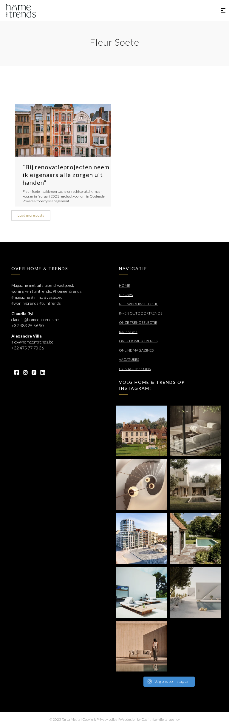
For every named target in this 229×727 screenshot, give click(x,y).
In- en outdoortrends (140, 313)
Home (124, 285)
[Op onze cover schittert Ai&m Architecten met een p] (141, 484)
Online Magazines (136, 350)
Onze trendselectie (138, 322)
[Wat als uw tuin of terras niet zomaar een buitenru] (141, 646)
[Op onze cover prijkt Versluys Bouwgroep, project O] (141, 538)
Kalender (128, 331)
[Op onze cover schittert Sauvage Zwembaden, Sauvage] (195, 538)
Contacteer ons (135, 368)
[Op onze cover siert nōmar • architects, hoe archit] (195, 431)
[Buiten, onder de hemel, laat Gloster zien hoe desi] (141, 592)
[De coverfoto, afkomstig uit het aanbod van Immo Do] (141, 431)
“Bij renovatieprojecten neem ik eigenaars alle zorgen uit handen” (66, 174)
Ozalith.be (149, 719)
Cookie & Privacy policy (99, 719)
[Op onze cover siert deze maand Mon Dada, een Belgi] (195, 592)
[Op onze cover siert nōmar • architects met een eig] (195, 484)
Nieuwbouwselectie (138, 304)
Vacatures (129, 359)
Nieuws (126, 294)
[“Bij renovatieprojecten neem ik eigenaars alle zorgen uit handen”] (63, 130)
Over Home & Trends (138, 341)
